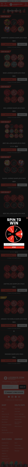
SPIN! (14, 247)
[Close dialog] (27, 218)
